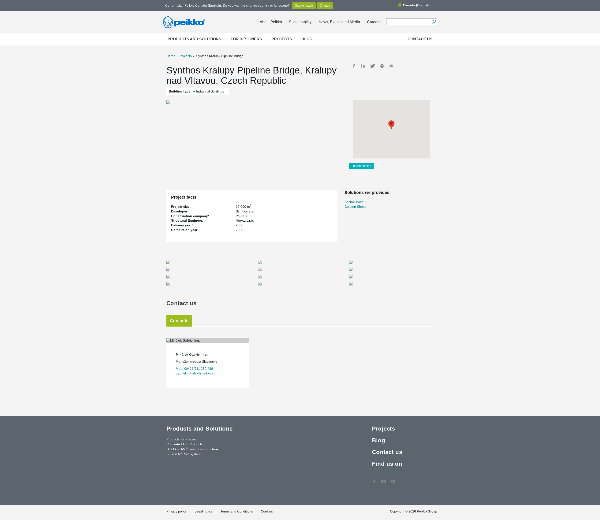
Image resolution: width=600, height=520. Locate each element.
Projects (281, 39)
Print (382, 66)
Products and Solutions (194, 39)
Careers (373, 22)
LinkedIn (363, 66)
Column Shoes (355, 206)
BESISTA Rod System (183, 454)
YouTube (383, 479)
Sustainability (300, 22)
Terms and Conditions (237, 511)
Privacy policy (176, 511)
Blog (306, 39)
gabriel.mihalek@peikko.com (197, 373)
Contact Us (393, 479)
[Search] (434, 22)
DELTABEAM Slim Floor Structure (192, 449)
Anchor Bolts (354, 202)
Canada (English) (417, 5)
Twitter (372, 66)
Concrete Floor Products (184, 444)
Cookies (267, 511)
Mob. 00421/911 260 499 (194, 368)
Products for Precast (181, 439)
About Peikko (271, 22)
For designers (246, 39)
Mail (391, 66)
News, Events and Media (339, 22)
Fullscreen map (361, 166)
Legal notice (204, 511)
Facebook (354, 66)
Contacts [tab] (179, 320)
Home (170, 56)
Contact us (420, 39)
